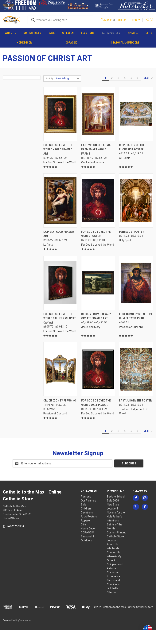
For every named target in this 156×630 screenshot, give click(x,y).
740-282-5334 (15, 526)
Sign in (108, 19)
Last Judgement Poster (135, 400)
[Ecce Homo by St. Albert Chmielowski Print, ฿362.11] (136, 282)
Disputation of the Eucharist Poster (132, 147)
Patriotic (10, 32)
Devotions (87, 32)
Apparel (133, 32)
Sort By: (49, 78)
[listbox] (68, 78)
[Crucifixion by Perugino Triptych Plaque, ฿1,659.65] (60, 369)
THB (135, 19)
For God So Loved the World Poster (96, 234)
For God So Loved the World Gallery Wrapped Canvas (59, 318)
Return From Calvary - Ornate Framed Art (96, 316)
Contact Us (113, 552)
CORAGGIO (71, 42)
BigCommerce (23, 620)
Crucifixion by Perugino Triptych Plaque (59, 403)
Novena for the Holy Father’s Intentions (116, 516)
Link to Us (112, 588)
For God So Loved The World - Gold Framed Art (58, 149)
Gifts (149, 32)
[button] (19, 6)
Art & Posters (111, 32)
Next (146, 77)
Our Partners (32, 32)
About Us (112, 544)
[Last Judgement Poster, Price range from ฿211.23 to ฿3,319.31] (136, 369)
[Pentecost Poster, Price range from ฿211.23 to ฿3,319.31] (136, 200)
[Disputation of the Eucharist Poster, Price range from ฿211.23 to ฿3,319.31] (136, 114)
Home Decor (24, 42)
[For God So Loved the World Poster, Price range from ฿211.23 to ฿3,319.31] (98, 200)
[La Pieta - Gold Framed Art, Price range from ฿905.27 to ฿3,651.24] (60, 200)
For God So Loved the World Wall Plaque (96, 403)
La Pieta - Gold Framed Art (58, 234)
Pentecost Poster (131, 231)
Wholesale (113, 548)
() (151, 19)
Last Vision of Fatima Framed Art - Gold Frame (96, 149)
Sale (52, 32)
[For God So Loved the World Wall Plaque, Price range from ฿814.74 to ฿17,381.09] (98, 369)
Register (121, 19)
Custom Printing (116, 532)
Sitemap (112, 592)
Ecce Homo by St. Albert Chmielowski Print (135, 316)
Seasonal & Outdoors (125, 42)
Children (68, 32)
